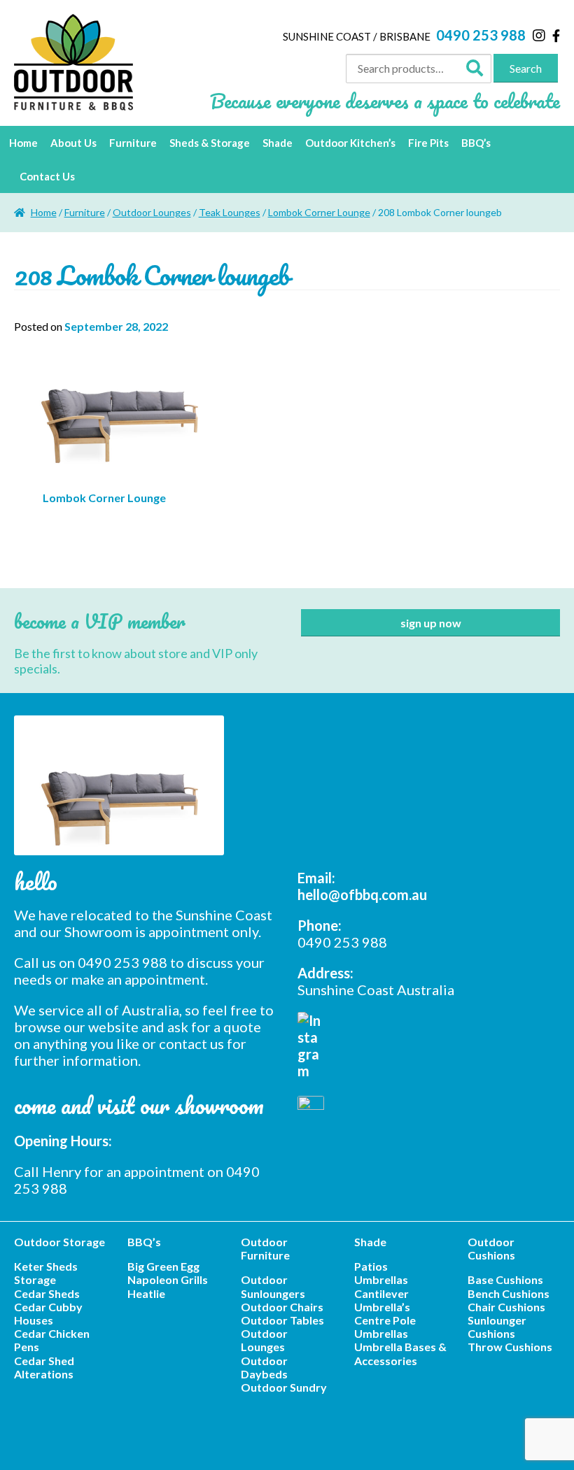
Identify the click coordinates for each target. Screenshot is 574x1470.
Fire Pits (428, 142)
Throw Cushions (510, 1346)
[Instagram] (539, 35)
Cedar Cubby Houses (48, 1313)
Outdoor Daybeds (264, 1367)
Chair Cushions (506, 1306)
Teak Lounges (229, 212)
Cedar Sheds (47, 1293)
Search (526, 68)
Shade (277, 142)
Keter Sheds (46, 1266)
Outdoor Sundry (284, 1387)
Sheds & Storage (209, 142)
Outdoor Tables (282, 1320)
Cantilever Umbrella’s (382, 1300)
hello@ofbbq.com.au (362, 894)
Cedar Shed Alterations (44, 1367)
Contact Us (47, 176)
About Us (73, 142)
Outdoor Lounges (152, 212)
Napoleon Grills (167, 1279)
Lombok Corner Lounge (319, 212)
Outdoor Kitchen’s (350, 142)
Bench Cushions (509, 1293)
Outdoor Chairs (282, 1306)
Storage (35, 1279)
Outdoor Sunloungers (273, 1286)
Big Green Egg (163, 1266)
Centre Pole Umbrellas (385, 1326)
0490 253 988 (481, 35)
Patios (371, 1266)
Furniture (133, 142)
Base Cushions (505, 1279)
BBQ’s (476, 142)
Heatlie (146, 1293)
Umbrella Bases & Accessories (400, 1353)
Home (23, 142)
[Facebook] (556, 35)
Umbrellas (381, 1279)
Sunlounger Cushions (497, 1326)
